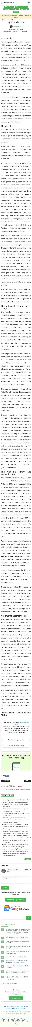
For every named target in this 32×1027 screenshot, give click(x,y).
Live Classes (10, 7)
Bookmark (24, 31)
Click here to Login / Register (15, 900)
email (19, 994)
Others (10, 789)
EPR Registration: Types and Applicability (17, 937)
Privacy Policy (15, 1008)
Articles (8, 925)
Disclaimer (8, 1008)
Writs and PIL (8, 9)
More (15, 11)
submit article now (16, 998)
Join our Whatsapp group (16, 745)
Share (15, 31)
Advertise (17, 1006)
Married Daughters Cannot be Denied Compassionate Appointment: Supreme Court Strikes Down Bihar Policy (16, 820)
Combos (18, 7)
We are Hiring (10, 1006)
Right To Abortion (16, 22)
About (4, 1006)
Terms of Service (24, 1006)
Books (25, 7)
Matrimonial (24, 9)
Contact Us (22, 1008)
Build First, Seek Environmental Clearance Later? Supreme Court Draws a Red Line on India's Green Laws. (17, 840)
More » (28, 859)
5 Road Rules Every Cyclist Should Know (16, 957)
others (7, 775)
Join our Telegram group (16, 740)
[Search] (28, 918)
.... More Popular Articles (9, 983)
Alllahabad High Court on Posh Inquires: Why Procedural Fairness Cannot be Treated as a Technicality (16, 827)
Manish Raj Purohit (13, 870)
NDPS (16, 9)
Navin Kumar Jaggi (17, 26)
